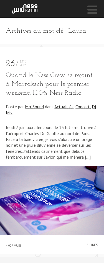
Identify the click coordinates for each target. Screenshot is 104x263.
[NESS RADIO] (24, 9)
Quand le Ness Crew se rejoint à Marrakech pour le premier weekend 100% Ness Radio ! (49, 84)
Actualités (63, 106)
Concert (82, 106)
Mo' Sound (34, 106)
